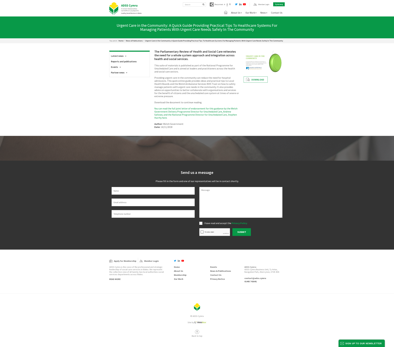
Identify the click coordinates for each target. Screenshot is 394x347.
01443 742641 (250, 281)
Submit (241, 231)
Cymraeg (279, 4)
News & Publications (134, 41)
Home (121, 41)
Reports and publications (124, 61)
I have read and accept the (225, 223)
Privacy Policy (239, 223)
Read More (115, 279)
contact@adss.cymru (255, 278)
